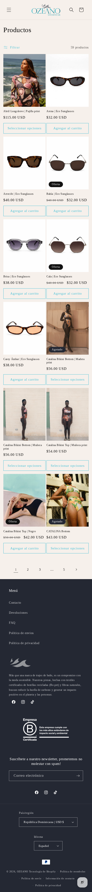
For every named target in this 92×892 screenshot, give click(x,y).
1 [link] (16, 569)
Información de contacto (60, 878)
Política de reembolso (73, 871)
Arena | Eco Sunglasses (60, 111)
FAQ (12, 622)
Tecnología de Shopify (42, 871)
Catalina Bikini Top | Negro (19, 531)
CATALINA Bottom (58, 531)
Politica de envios (21, 633)
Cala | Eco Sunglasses (59, 276)
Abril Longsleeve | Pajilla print (21, 111)
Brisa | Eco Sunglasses (16, 276)
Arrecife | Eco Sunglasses (18, 193)
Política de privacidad (48, 885)
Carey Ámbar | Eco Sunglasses (21, 359)
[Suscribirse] (78, 776)
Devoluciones (18, 612)
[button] (9, 10)
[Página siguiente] (76, 569)
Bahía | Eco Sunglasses (60, 193)
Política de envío (31, 878)
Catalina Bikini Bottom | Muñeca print (22, 447)
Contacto (15, 602)
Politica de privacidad (24, 643)
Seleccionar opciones (25, 128)
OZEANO (22, 871)
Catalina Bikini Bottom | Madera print (65, 361)
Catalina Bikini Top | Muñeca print (66, 445)
